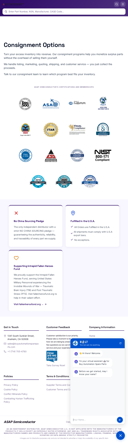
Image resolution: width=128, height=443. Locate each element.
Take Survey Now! (55, 365)
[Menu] (123, 4)
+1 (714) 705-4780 (17, 351)
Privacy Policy (11, 385)
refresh (120, 343)
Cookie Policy (10, 389)
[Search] (116, 4)
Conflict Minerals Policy (15, 394)
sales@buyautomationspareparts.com (23, 345)
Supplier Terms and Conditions (62, 385)
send (120, 420)
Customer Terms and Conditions (62, 389)
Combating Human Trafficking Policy (19, 400)
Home (92, 335)
